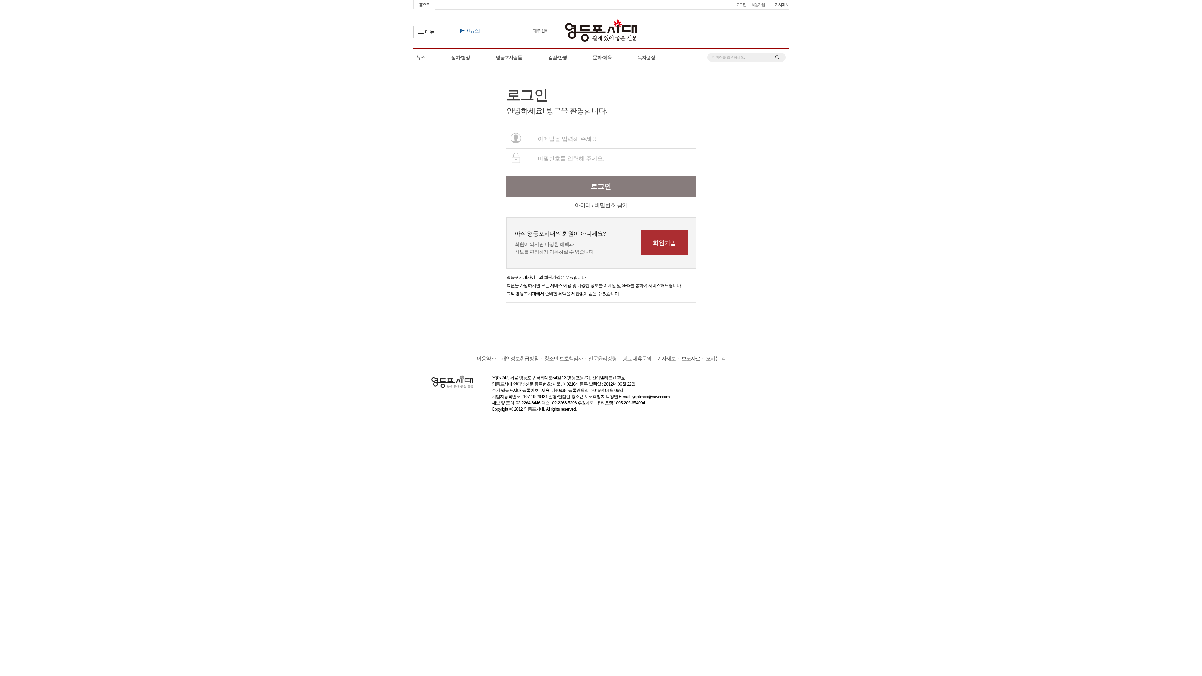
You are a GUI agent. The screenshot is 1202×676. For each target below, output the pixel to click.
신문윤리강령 (602, 358)
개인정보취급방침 (520, 358)
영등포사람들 (509, 57)
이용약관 (486, 358)
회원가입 (758, 5)
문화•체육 (602, 57)
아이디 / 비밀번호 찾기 (601, 205)
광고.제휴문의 (636, 358)
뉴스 (420, 57)
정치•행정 (460, 57)
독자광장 (646, 57)
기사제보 (782, 5)
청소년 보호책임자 (563, 358)
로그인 (741, 5)
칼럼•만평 (557, 57)
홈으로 (424, 5)
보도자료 (690, 358)
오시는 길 (716, 358)
